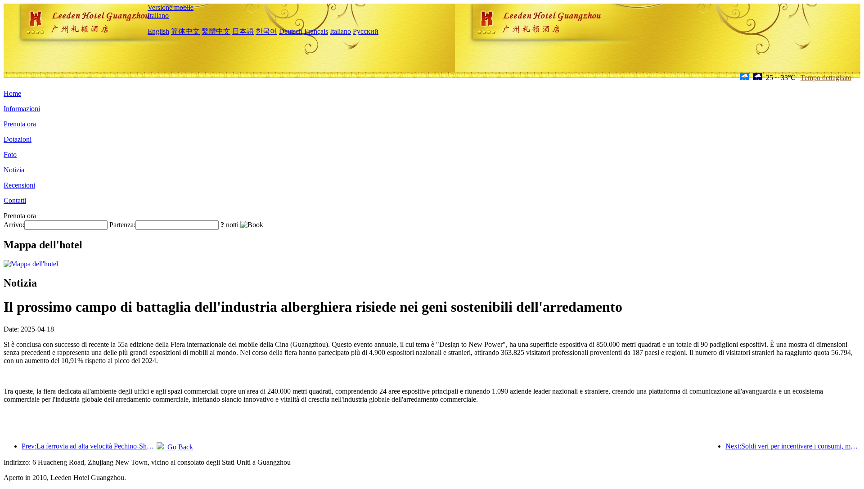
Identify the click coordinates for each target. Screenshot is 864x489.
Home (12, 93)
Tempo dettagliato (826, 77)
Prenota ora (20, 124)
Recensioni (19, 185)
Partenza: (122, 225)
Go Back (178, 447)
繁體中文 (216, 31)
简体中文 (185, 31)
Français (316, 31)
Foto (10, 154)
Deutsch (290, 31)
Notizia (14, 170)
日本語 (243, 31)
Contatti (15, 200)
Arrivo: (14, 225)
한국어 (266, 31)
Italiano (158, 15)
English (158, 31)
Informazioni (22, 108)
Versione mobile (171, 7)
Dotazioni (18, 139)
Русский (365, 31)
